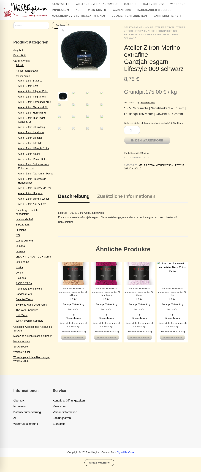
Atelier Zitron (164, 27)
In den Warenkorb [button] (73, 337)
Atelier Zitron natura (29, 153)
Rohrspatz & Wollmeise (29, 288)
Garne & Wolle (143, 27)
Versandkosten (148, 102)
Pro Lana (21, 278)
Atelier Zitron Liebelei (30, 137)
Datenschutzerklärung (27, 412)
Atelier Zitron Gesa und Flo (33, 107)
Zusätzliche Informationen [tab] (126, 196)
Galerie (130, 4)
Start (128, 27)
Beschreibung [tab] (74, 196)
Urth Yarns (21, 315)
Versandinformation (65, 412)
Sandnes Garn (24, 294)
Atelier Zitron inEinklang (31, 127)
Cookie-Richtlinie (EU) (129, 15)
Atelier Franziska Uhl (27, 70)
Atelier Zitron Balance (30, 80)
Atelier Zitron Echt (28, 86)
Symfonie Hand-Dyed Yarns (31, 304)
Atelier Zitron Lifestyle (170, 165)
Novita (19, 267)
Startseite (60, 4)
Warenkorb (122, 10)
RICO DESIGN (24, 283)
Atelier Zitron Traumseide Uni (34, 188)
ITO (18, 235)
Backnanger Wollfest (155, 10)
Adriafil (20, 65)
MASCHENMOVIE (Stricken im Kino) (78, 15)
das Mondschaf (24, 219)
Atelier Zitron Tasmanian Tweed (35, 173)
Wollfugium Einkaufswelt (97, 4)
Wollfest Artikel (21, 352)
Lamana (20, 246)
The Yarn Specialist (27, 310)
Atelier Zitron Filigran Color (33, 91)
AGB (79, 10)
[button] (63, 30)
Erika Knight (22, 224)
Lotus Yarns (22, 262)
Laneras (20, 251)
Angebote (18, 50)
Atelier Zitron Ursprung (30, 193)
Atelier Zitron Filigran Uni (32, 96)
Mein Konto (97, 10)
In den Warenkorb (147, 140)
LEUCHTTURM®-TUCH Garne (33, 256)
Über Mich (19, 400)
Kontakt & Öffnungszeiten (69, 400)
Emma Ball (19, 55)
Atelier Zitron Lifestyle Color (33, 148)
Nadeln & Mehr (21, 341)
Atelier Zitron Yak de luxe (32, 204)
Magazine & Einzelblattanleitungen (32, 336)
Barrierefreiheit (167, 15)
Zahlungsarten (62, 418)
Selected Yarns (24, 299)
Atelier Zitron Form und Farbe (34, 102)
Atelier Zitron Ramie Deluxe (33, 159)
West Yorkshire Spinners (29, 320)
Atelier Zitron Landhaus (31, 132)
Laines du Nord (24, 240)
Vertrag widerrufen (99, 462)
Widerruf (178, 4)
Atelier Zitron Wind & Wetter (33, 198)
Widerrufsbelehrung (25, 423)
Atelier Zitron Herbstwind (32, 112)
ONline (20, 272)
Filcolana (21, 230)
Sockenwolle (20, 346)
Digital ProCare (125, 452)
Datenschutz (153, 4)
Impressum (60, 10)
